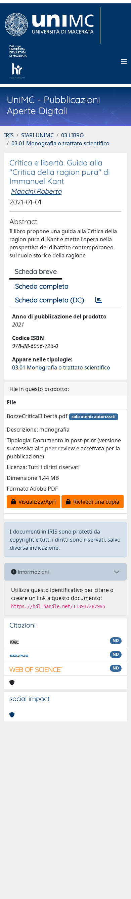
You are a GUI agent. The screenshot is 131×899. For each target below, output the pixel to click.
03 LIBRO (72, 135)
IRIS (9, 135)
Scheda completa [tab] (42, 286)
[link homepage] (52, 25)
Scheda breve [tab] (36, 271)
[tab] (99, 300)
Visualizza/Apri (36, 501)
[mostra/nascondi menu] (124, 61)
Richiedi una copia (95, 501)
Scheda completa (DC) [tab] (49, 300)
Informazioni (32, 571)
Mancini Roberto (36, 191)
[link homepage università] (18, 62)
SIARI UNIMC (37, 135)
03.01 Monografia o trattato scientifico (60, 143)
